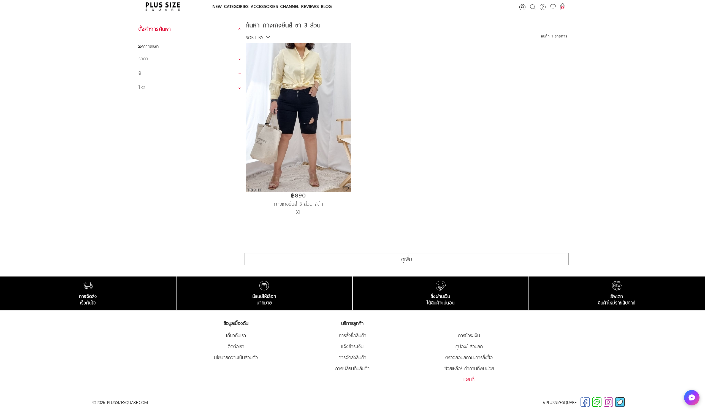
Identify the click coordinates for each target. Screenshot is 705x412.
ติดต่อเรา (236, 346)
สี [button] (140, 73)
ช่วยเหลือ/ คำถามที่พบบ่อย (469, 368)
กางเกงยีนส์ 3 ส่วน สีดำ (298, 203)
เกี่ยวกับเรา (236, 335)
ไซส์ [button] (142, 87)
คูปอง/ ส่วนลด (469, 346)
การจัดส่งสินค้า (352, 357)
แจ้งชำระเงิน (352, 346)
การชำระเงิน (469, 335)
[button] (190, 29)
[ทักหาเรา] (691, 397)
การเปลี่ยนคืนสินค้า (352, 368)
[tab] (190, 29)
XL (298, 212)
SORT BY (256, 37)
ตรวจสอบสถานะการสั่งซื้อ (469, 357)
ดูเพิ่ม (406, 259)
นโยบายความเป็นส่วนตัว (236, 357)
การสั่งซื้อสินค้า (352, 335)
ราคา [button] (143, 59)
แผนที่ (468, 379)
